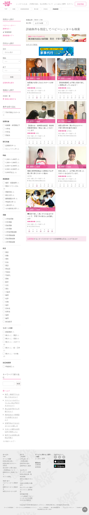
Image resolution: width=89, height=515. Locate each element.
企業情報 (38, 465)
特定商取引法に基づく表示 (44, 509)
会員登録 (30, 239)
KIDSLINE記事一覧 (26, 474)
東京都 (36, 9)
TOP (6, 9)
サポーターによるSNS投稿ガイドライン (26, 507)
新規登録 (80, 4)
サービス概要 (7, 459)
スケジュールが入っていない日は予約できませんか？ (12, 403)
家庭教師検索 (25, 9)
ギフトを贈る (7, 476)
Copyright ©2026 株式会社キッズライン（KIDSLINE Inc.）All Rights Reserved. (44, 505)
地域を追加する (10, 99)
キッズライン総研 (25, 472)
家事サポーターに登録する (10, 488)
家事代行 (6, 28)
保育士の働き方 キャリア (26, 480)
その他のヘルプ (8, 441)
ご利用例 (22, 456)
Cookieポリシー (81, 507)
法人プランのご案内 (26, 487)
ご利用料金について (9, 470)
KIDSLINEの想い (8, 461)
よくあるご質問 (40, 458)
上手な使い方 (24, 459)
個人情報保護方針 (55, 507)
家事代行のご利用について (10, 473)
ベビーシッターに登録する (10, 484)
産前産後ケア (8, 35)
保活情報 (22, 476)
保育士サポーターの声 (10, 491)
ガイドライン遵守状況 (26, 491)
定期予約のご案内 (25, 466)
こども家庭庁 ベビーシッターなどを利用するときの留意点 (26, 498)
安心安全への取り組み (10, 468)
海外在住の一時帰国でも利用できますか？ (12, 417)
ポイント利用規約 (43, 507)
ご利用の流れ (24, 461)
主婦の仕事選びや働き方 (26, 484)
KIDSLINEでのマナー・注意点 (10, 464)
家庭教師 (8, 32)
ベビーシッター (8, 25)
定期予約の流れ (25, 463)
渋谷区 (45, 9)
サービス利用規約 (8, 507)
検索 (14, 9)
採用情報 (38, 467)
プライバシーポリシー (68, 507)
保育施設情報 (24, 494)
